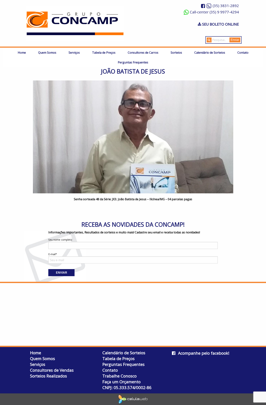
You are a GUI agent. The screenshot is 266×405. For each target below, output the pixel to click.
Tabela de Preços (103, 53)
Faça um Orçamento (121, 382)
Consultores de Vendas (52, 370)
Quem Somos (47, 53)
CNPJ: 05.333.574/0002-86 (126, 387)
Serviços (74, 53)
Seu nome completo (60, 239)
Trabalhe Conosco (119, 376)
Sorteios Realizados (48, 376)
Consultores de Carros (143, 53)
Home (22, 53)
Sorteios (176, 53)
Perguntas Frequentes (133, 62)
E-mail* (52, 254)
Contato (242, 53)
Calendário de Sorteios (209, 53)
